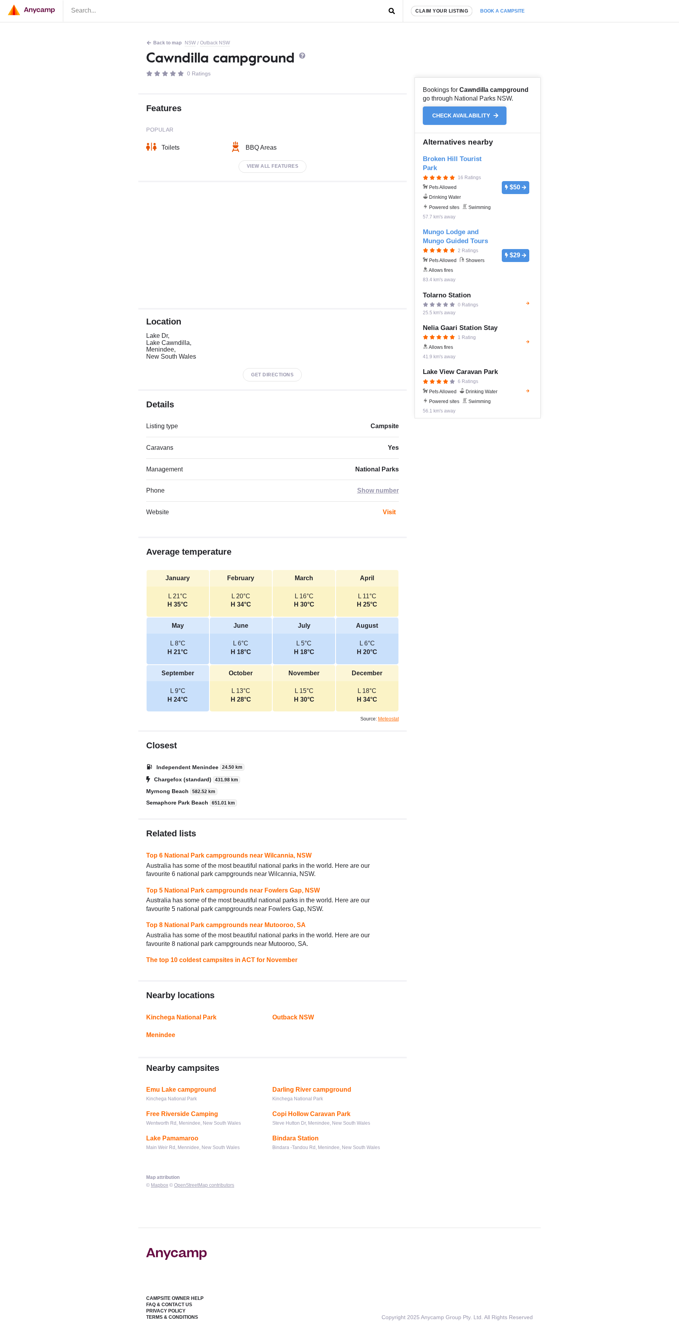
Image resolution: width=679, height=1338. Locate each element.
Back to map (167, 43)
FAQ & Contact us (169, 1304)
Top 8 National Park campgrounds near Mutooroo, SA (226, 925)
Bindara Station (295, 1138)
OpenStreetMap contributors (204, 1185)
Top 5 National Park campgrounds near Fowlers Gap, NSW (233, 890)
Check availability (462, 116)
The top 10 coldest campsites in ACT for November (221, 960)
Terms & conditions (172, 1317)
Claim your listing (441, 11)
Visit (389, 512)
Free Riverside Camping (182, 1114)
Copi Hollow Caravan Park (311, 1114)
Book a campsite (502, 11)
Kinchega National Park (181, 1017)
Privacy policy (165, 1311)
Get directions (272, 375)
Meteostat (388, 719)
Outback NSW (215, 43)
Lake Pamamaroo (172, 1138)
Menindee (160, 1035)
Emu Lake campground (181, 1089)
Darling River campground (311, 1089)
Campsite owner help (175, 1298)
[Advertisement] (272, 245)
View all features (273, 166)
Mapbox (159, 1185)
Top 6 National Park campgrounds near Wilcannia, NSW (229, 855)
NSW (190, 43)
